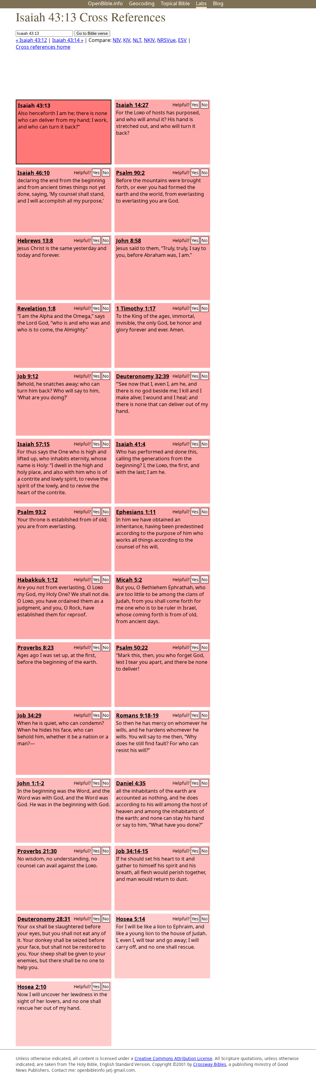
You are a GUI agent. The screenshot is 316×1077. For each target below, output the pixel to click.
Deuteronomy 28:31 (43, 919)
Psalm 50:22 (132, 647)
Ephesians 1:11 (136, 512)
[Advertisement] (253, 56)
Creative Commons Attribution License (173, 1058)
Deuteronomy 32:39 (142, 376)
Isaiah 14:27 (132, 105)
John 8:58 (128, 240)
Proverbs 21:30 (37, 851)
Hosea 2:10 (31, 986)
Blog (218, 3)
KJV (126, 40)
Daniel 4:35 (131, 783)
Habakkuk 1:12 (37, 579)
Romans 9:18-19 (137, 715)
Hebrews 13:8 (35, 240)
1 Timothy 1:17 (136, 308)
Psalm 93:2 (31, 512)
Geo (142, 3)
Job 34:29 (29, 715)
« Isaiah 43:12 (31, 40)
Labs (201, 3)
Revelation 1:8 (36, 308)
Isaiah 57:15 (33, 444)
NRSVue (166, 40)
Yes (195, 105)
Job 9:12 (27, 376)
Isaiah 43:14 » (67, 40)
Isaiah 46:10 (33, 172)
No (205, 105)
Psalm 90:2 (130, 172)
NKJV (149, 40)
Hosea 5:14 (130, 919)
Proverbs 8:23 (35, 647)
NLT (137, 40)
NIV (117, 40)
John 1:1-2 (30, 783)
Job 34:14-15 (132, 851)
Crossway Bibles (209, 1064)
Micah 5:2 (129, 579)
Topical (175, 3)
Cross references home (43, 46)
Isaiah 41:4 (130, 444)
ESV (182, 40)
